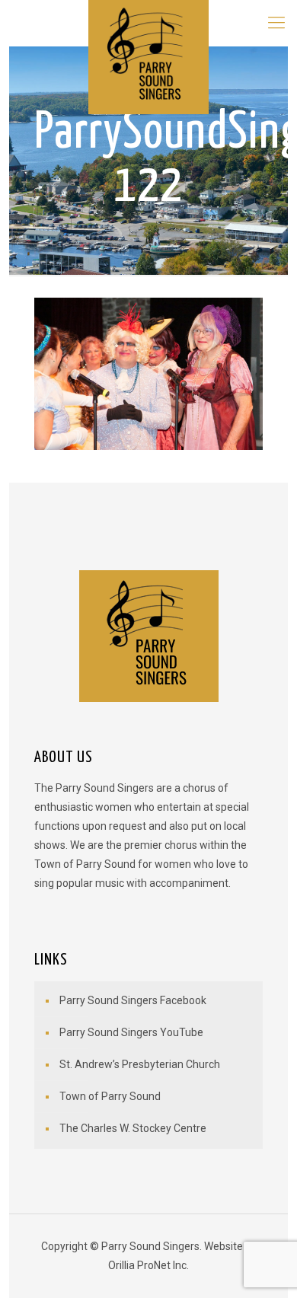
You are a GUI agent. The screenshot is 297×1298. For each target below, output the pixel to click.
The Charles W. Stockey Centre (132, 1128)
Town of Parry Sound (110, 1096)
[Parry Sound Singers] (149, 23)
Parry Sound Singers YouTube (131, 1032)
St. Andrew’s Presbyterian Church (139, 1064)
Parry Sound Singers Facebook (132, 1000)
